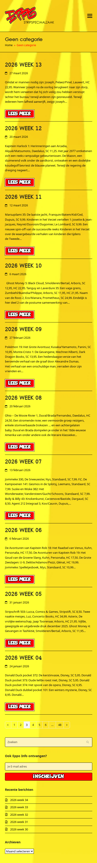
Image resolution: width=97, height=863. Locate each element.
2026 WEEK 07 (23, 461)
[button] (89, 16)
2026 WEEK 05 (23, 594)
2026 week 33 (19, 807)
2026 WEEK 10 (23, 265)
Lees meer (19, 113)
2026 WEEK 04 (23, 658)
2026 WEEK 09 (23, 329)
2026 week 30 (19, 829)
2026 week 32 (19, 815)
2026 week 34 (19, 800)
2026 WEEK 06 (23, 530)
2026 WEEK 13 (23, 65)
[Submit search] (87, 742)
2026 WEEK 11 (23, 197)
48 (61, 724)
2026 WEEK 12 (23, 128)
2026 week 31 (19, 822)
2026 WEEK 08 (23, 398)
